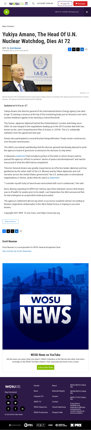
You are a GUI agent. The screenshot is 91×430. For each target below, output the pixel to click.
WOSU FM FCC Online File (78, 386)
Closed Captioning (59, 407)
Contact (55, 402)
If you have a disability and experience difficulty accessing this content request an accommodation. (77, 408)
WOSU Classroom (40, 407)
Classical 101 (39, 396)
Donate (81, 3)
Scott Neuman (15, 48)
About (54, 386)
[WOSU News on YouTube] (45, 306)
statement (21, 156)
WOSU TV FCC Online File (78, 398)
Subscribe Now (45, 367)
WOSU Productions (41, 412)
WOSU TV (37, 402)
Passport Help (57, 412)
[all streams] (87, 12)
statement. (55, 177)
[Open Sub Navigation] (55, 4)
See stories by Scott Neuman (16, 251)
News (36, 391)
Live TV (66, 3)
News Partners (8, 26)
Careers (55, 396)
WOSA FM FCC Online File (78, 392)
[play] (6, 12)
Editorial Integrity (58, 391)
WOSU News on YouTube (45, 355)
